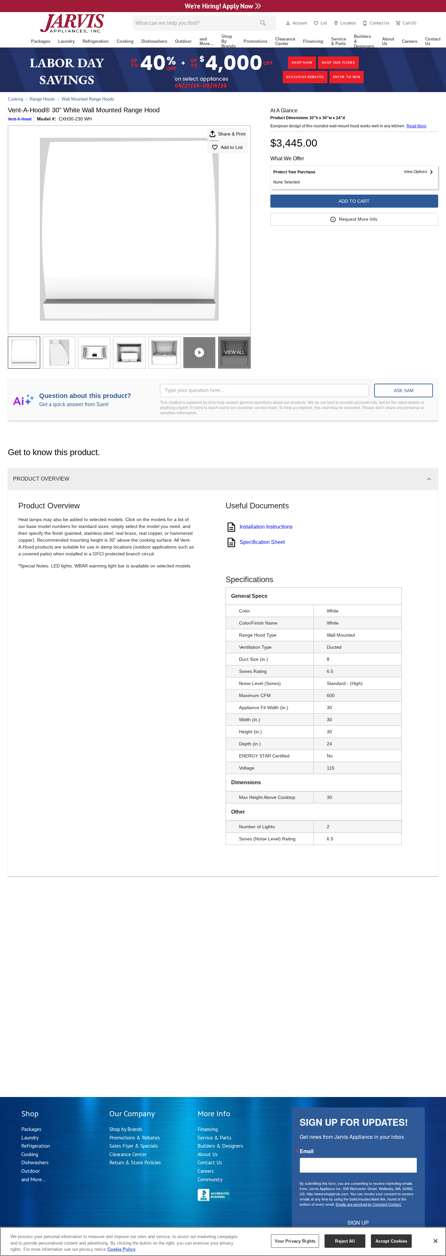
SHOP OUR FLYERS (338, 62)
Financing (313, 41)
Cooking (125, 41)
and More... (206, 41)
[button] (288, 23)
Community (210, 1179)
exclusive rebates (305, 76)
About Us (388, 41)
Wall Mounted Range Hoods (88, 99)
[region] (223, 1241)
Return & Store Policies (135, 1162)
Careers (409, 41)
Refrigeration (96, 41)
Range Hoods (42, 99)
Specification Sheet (262, 542)
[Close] (435, 1241)
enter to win (346, 76)
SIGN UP (358, 1222)
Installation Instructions (266, 527)
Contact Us (432, 41)
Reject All (345, 1240)
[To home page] (72, 23)
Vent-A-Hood (19, 119)
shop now (302, 62)
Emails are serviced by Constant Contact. (369, 1204)
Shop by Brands (125, 1129)
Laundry (66, 41)
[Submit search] (263, 23)
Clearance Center (285, 41)
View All (234, 352)
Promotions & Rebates (134, 1137)
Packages (40, 41)
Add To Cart (354, 201)
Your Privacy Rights (295, 1240)
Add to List (232, 147)
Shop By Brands (228, 41)
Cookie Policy (121, 1249)
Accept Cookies (391, 1240)
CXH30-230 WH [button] (75, 118)
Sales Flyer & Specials (133, 1145)
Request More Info (358, 219)
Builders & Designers (364, 41)
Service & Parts (338, 41)
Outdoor (183, 41)
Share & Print (232, 133)
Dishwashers (154, 41)
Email (306, 1151)
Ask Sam (404, 390)
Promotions (255, 41)
